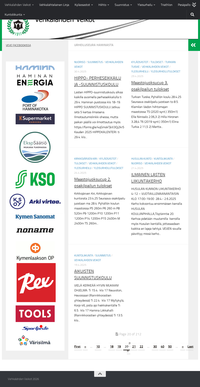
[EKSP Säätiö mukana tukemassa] (35, 165)
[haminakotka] (35, 109)
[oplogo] (35, 260)
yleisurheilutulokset (165, 71)
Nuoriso (79, 62)
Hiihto (102, 5)
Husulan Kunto (141, 158)
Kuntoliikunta (13, 14)
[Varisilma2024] (35, 348)
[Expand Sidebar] (193, 45)
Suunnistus (122, 5)
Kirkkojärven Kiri (85, 158)
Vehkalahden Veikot (18, 5)
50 (170, 346)
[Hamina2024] (35, 69)
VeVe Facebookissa (18, 45)
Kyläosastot (82, 5)
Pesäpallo (184, 5)
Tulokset (157, 62)
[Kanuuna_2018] (35, 123)
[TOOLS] (35, 321)
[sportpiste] (35, 331)
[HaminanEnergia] (35, 85)
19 (119, 346)
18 (111, 346)
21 (134, 346)
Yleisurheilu (145, 5)
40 (162, 346)
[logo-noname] (35, 239)
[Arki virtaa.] (35, 212)
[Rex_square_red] (36, 301)
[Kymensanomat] (35, 218)
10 (98, 346)
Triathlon (166, 5)
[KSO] (35, 187)
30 (155, 346)
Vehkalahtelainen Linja (54, 5)
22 (141, 346)
